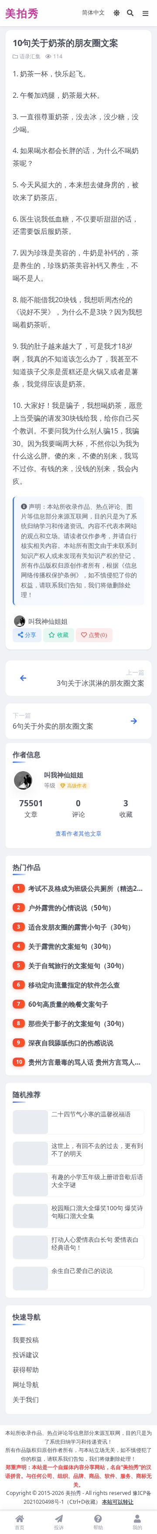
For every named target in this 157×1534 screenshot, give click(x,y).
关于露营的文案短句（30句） (71, 946)
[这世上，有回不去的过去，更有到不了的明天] (30, 1153)
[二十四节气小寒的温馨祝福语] (30, 1122)
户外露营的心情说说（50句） (71, 907)
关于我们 (26, 1399)
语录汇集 (30, 56)
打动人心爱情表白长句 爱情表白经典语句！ (95, 1243)
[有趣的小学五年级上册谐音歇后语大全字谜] (30, 1184)
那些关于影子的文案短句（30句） (78, 1023)
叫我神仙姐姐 (48, 621)
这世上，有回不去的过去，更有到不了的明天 (97, 1149)
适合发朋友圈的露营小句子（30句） (81, 927)
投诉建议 (26, 1354)
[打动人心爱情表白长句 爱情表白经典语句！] (30, 1247)
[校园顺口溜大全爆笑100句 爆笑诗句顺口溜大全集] (30, 1215)
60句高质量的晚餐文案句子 (68, 1004)
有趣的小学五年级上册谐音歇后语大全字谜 (97, 1181)
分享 (31, 635)
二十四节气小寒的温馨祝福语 (91, 1114)
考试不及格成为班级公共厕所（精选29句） (91, 888)
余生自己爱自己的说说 (82, 1270)
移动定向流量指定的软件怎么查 (74, 984)
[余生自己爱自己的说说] (30, 1278)
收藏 (63, 635)
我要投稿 (26, 1339)
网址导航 (26, 1384)
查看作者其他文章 (78, 833)
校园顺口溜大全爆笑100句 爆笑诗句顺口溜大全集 (97, 1212)
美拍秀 (73, 1493)
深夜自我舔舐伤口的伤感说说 (70, 1042)
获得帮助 (26, 1369)
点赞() (98, 635)
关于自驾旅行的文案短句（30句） (78, 965)
